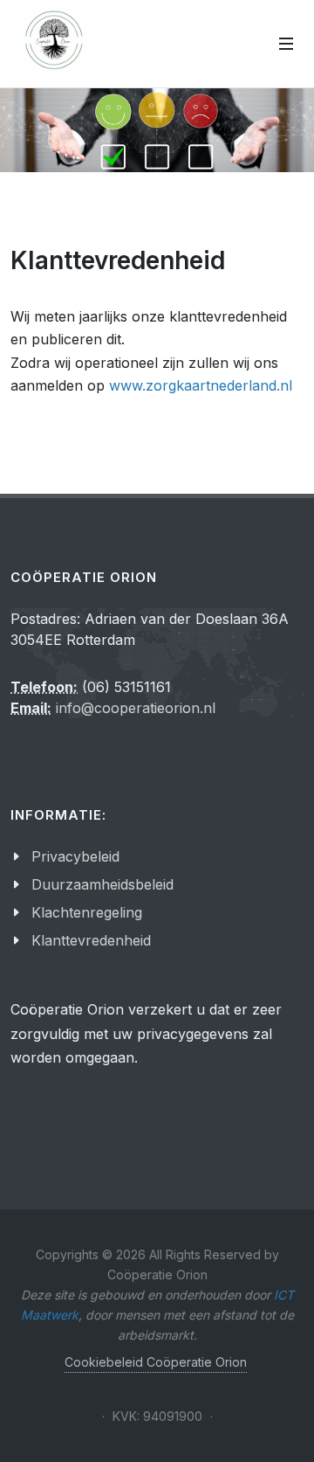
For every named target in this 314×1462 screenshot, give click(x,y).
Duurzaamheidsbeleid (102, 884)
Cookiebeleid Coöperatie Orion (156, 1362)
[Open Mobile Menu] (286, 44)
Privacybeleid (75, 856)
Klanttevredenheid (91, 940)
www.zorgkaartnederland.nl (200, 385)
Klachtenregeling (86, 912)
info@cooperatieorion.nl (135, 708)
